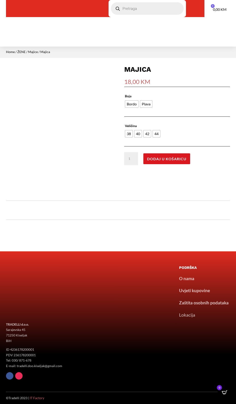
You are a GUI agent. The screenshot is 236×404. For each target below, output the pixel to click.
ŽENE (21, 52)
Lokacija (187, 315)
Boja (128, 96)
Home (10, 52)
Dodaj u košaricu (166, 159)
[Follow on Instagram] (19, 376)
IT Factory (37, 398)
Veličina (131, 126)
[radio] (131, 104)
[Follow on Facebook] (9, 376)
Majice (33, 52)
